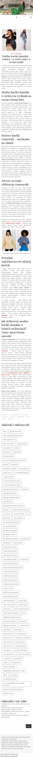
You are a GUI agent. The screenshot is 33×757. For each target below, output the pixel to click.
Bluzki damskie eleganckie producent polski (14, 460)
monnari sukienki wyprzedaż (21, 609)
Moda (25, 744)
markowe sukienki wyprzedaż (10, 584)
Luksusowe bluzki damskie (10, 555)
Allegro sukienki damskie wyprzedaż (12, 435)
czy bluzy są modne (8, 477)
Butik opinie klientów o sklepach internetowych (12, 748)
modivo (28, 416)
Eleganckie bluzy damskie (9, 493)
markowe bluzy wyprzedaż (10, 576)
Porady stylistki (11, 746)
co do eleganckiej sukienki (21, 472)
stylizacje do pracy (8, 633)
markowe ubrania (7, 588)
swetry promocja (7, 646)
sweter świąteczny (20, 642)
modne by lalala (22, 600)
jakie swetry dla (25, 538)
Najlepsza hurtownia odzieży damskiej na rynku (13, 744)
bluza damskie (6, 448)
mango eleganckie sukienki (10, 559)
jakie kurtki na (25, 414)
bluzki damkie (6, 452)
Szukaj (28, 726)
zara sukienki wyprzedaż (9, 679)
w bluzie (5, 662)
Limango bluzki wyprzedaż (10, 551)
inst (29, 514)
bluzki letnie (14, 464)
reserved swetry (24, 625)
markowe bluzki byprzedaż (10, 563)
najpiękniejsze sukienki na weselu (11, 617)
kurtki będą (12, 416)
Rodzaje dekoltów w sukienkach (21, 743)
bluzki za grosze (24, 468)
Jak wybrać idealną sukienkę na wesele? (12, 709)
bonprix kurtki (6, 414)
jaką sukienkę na (18, 543)
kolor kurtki (5, 416)
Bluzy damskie (26, 737)
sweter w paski (7, 642)
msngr (23, 613)
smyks (4, 418)
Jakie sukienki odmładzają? (10, 530)
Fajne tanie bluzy (7, 501)
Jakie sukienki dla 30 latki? (9, 526)
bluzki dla (5, 464)
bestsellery (22, 227)
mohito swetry (7, 609)
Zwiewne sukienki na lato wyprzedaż (12, 689)
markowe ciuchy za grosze (10, 580)
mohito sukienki (23, 604)
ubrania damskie (18, 658)
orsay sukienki (22, 621)
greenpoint (6, 510)
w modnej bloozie (15, 662)
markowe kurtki (20, 416)
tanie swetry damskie (24, 654)
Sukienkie (4, 737)
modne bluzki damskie (9, 600)
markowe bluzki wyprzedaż (10, 571)
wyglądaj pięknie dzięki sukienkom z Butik (13, 671)
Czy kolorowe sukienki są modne (11, 481)
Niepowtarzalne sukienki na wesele (10, 741)
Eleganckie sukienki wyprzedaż (11, 497)
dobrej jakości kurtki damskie (10, 489)
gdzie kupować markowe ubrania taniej (13, 505)
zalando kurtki (11, 418)
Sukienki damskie (11, 737)
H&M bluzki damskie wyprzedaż (20, 510)
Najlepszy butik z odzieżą (7, 743)
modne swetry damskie (9, 604)
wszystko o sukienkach (9, 666)
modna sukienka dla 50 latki (10, 596)
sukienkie (16, 5)
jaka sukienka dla (18, 518)
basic (8, 221)
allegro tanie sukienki (8, 443)
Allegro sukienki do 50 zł (9, 439)
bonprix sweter (7, 472)
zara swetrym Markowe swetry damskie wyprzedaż (13, 684)
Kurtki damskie (16, 53)
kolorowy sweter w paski (9, 547)
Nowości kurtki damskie (9, 621)
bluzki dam (17, 448)
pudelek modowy (19, 746)
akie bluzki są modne (15, 431)
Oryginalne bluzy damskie (9, 625)
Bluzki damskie (19, 737)
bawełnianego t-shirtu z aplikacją (18, 373)
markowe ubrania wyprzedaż (10, 592)
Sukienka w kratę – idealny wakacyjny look (12, 707)
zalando (5, 675)
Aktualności (4, 746)
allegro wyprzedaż (22, 443)
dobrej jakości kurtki (15, 414)
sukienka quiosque (21, 633)
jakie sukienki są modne (9, 534)
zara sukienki (14, 675)
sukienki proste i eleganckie (23, 637)
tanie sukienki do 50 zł (9, 654)
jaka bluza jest (7, 518)
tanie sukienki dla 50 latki (20, 650)
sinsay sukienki (7, 629)
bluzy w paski (6, 374)
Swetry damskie (12, 739)
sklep (30, 300)
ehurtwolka (25, 489)
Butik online (20, 309)
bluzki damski (17, 452)
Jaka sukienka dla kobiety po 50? (11, 522)
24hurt (5, 431)
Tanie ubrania (6, 658)
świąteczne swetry (8, 693)
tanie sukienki (6, 650)
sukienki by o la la (7, 637)
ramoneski (5, 351)
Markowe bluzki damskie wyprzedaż (12, 567)
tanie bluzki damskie (21, 646)
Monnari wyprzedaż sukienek (10, 613)
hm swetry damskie (19, 514)
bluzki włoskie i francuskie (9, 468)
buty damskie (27, 746)
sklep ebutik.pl (18, 629)
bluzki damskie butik (8, 456)
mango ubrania (24, 559)
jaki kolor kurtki (7, 543)
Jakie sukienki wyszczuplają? (10, 538)
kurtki (17, 65)
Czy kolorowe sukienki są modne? (12, 485)
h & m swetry (6, 514)
